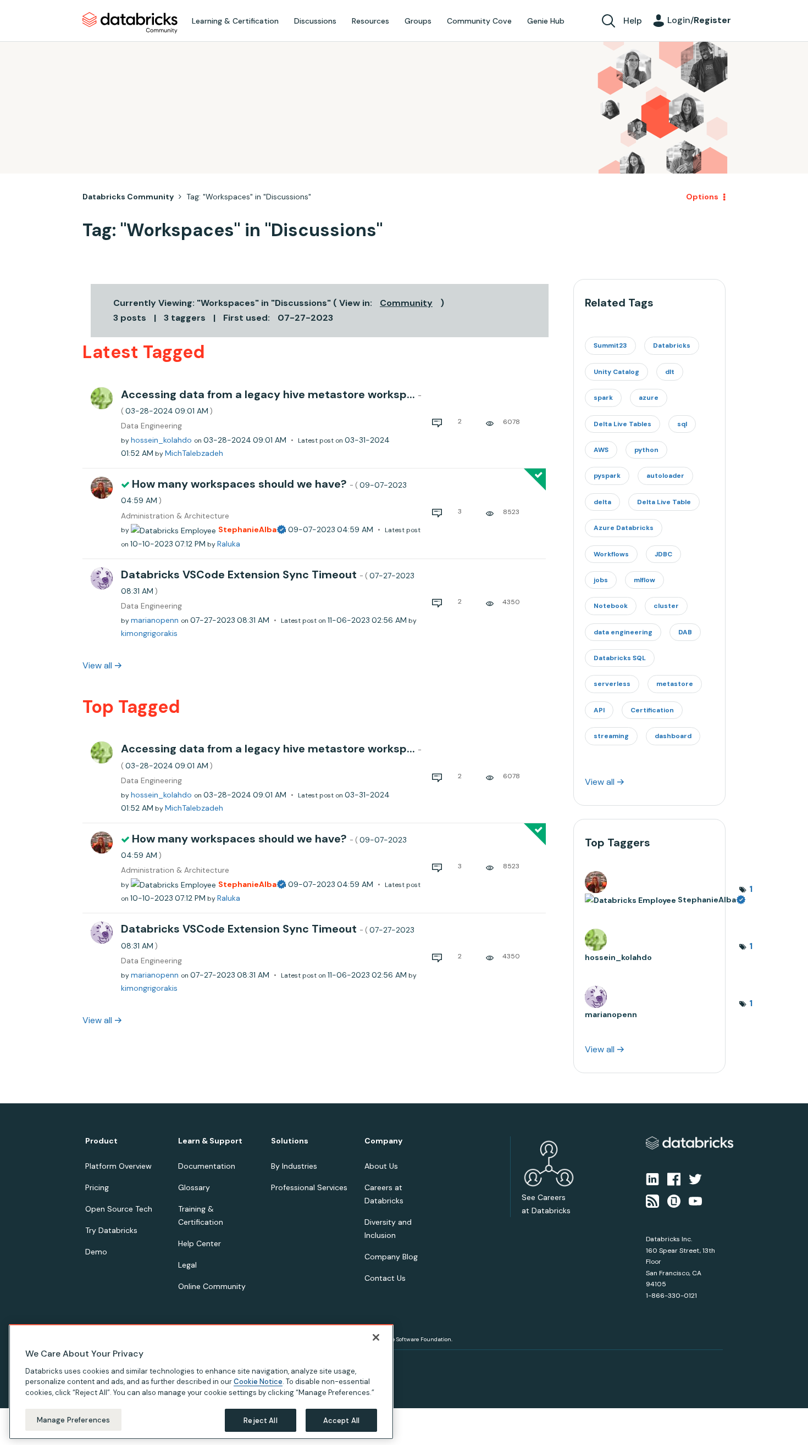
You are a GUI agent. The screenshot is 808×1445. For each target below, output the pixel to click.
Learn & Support (210, 1141)
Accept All (341, 1420)
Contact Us (385, 1278)
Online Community (212, 1286)
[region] (201, 1382)
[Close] (376, 1337)
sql (682, 424)
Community (406, 303)
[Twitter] (695, 1178)
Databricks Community (130, 23)
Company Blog (391, 1257)
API (599, 710)
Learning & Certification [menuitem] (235, 21)
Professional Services (309, 1187)
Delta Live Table (664, 502)
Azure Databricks (624, 527)
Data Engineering (151, 426)
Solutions (289, 1141)
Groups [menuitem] (418, 21)
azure (648, 397)
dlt (669, 371)
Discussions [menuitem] (315, 21)
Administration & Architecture (175, 516)
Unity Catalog (616, 371)
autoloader (665, 475)
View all (97, 665)
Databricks (671, 345)
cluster (666, 605)
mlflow (644, 580)
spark (603, 397)
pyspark (607, 475)
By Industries (294, 1166)
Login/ (699, 20)
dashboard (673, 736)
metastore (674, 683)
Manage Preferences (73, 1419)
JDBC (663, 554)
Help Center (199, 1243)
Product (101, 1141)
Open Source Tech (118, 1209)
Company (383, 1141)
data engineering (623, 632)
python (646, 449)
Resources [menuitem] (370, 21)
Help (632, 20)
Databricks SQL (620, 658)
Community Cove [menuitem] (479, 21)
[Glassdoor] (673, 1201)
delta (602, 502)
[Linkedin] (652, 1178)
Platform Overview (118, 1166)
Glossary (194, 1187)
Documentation (206, 1166)
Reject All (260, 1420)
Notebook (611, 605)
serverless (612, 683)
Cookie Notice (258, 1381)
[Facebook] (673, 1178)
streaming (611, 736)
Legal (187, 1265)
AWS (601, 449)
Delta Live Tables (622, 424)
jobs (601, 580)
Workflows (611, 554)
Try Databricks (111, 1230)
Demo (96, 1252)
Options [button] (702, 197)
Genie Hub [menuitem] (546, 21)
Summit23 (610, 345)
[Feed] (652, 1201)
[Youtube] (695, 1201)
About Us (381, 1166)
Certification (652, 710)
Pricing (97, 1187)
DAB (685, 632)
